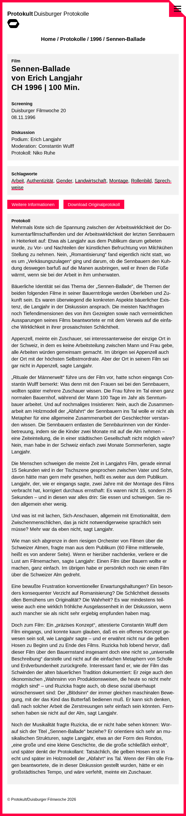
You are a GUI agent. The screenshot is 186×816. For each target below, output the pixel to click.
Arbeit (17, 180)
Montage (118, 180)
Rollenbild (141, 180)
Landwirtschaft (90, 180)
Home (48, 39)
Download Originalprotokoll (94, 204)
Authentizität (40, 180)
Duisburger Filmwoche (46, 799)
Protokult (20, 13)
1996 (96, 39)
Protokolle (73, 39)
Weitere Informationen (33, 204)
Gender (64, 180)
